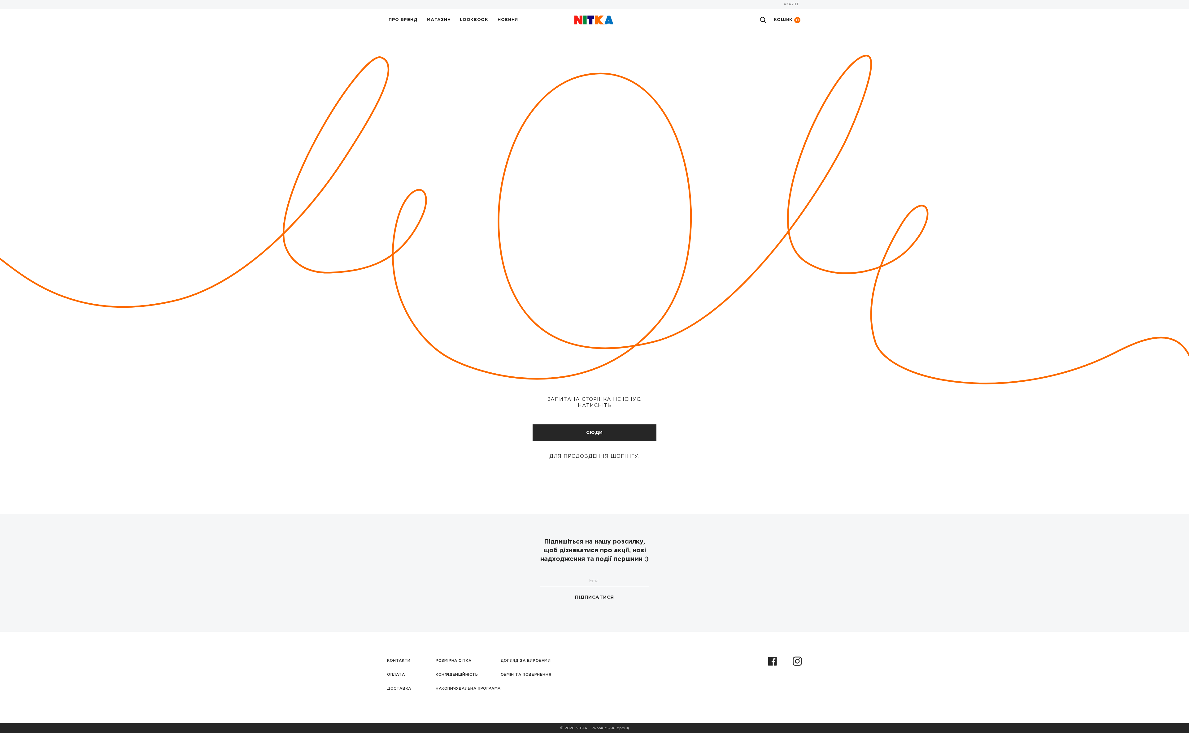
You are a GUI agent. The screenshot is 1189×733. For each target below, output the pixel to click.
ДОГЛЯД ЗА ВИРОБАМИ (526, 660)
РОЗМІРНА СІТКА (453, 660)
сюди (594, 433)
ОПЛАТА (396, 674)
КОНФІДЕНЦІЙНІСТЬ (457, 674)
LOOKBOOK (474, 20)
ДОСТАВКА (399, 688)
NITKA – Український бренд (602, 728)
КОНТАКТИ (399, 660)
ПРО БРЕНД (403, 20)
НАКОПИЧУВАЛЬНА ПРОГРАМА (468, 688)
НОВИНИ (508, 20)
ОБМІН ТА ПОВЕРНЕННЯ (526, 674)
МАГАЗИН (439, 20)
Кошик (786, 20)
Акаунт (791, 4)
